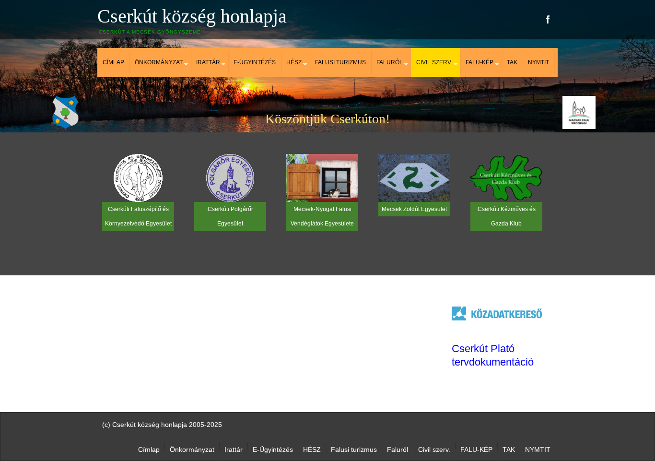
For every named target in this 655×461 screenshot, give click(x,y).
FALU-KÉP (479, 62)
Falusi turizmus (340, 62)
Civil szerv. (434, 62)
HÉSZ (294, 62)
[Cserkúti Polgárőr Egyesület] (230, 177)
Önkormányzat (159, 62)
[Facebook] (548, 19)
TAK (512, 62)
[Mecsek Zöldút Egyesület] (414, 177)
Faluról (389, 62)
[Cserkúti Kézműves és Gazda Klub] (506, 177)
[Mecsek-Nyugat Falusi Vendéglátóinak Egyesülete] (322, 177)
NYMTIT (538, 62)
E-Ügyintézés (255, 62)
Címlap (113, 62)
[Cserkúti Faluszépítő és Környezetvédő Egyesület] (138, 177)
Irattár (208, 62)
